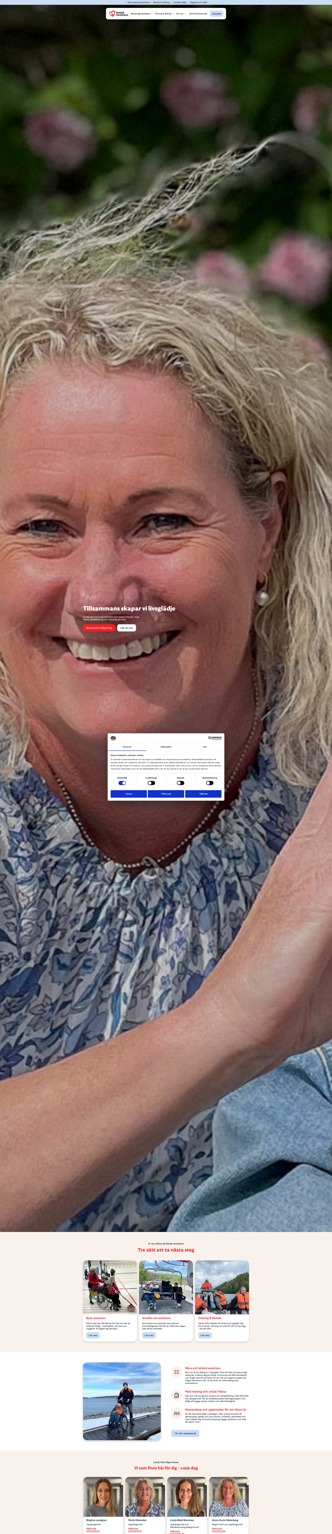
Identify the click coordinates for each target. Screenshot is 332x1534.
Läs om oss (126, 627)
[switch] (151, 783)
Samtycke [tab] (127, 747)
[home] (119, 14)
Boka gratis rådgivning (99, 627)
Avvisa (129, 794)
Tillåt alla (203, 794)
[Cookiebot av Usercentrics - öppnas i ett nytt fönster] (210, 738)
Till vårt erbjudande (185, 1433)
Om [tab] (204, 747)
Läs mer (92, 1335)
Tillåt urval (166, 794)
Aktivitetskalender (198, 13)
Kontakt (216, 13)
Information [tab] (166, 747)
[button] (143, 13)
